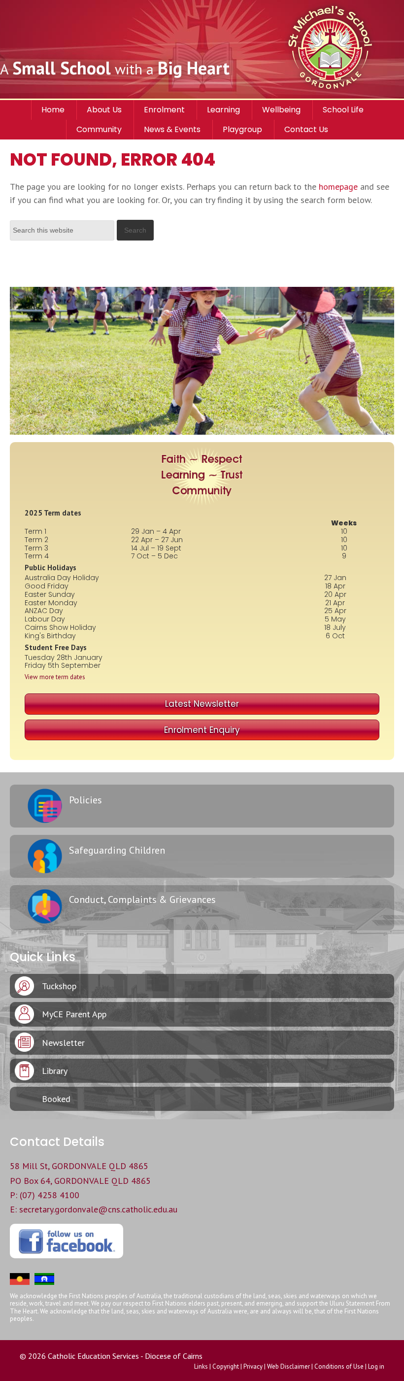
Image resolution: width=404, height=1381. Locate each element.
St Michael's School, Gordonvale (342, 49)
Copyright (225, 1366)
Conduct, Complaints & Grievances (142, 899)
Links (201, 1366)
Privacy (253, 1366)
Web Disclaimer (288, 1366)
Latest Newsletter (202, 704)
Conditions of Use (339, 1366)
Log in (376, 1366)
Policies (85, 800)
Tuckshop (59, 986)
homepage (338, 186)
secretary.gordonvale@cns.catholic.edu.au (98, 1209)
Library (54, 1070)
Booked (56, 1099)
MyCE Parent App (74, 1014)
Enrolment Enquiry (202, 730)
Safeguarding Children (117, 850)
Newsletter (63, 1042)
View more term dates (55, 677)
